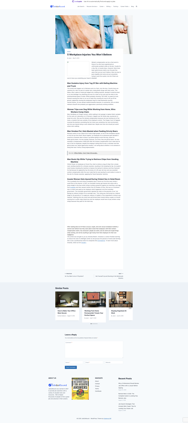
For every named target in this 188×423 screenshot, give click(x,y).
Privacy (97, 386)
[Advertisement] (94, 215)
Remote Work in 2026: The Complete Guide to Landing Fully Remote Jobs (128, 396)
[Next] (130, 307)
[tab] (92, 323)
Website (108, 362)
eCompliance (101, 240)
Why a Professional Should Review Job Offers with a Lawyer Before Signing (128, 386)
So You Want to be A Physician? (74, 275)
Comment (69, 342)
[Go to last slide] (58, 307)
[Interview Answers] (80, 389)
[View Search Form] (136, 6)
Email (88, 362)
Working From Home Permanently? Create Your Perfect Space (93, 313)
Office (69, 51)
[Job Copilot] (94, 2)
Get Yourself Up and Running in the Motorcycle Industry (109, 276)
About (97, 381)
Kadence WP (107, 418)
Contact (97, 383)
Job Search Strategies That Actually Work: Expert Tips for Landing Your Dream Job (127, 406)
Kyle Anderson (62, 315)
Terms (97, 388)
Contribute (98, 391)
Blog (132, 6)
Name (68, 362)
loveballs (72, 187)
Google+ (83, 242)
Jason (70, 58)
